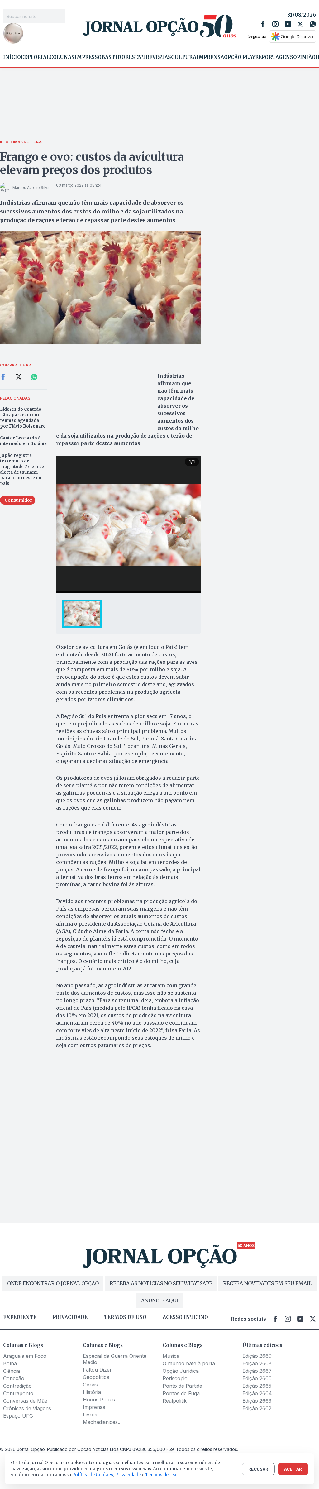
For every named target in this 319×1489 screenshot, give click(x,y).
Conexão (13, 1378)
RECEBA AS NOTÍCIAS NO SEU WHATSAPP (161, 1283)
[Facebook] (263, 24)
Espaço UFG (18, 1416)
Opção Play (239, 57)
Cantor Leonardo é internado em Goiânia (23, 440)
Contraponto (18, 1393)
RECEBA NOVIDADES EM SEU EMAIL (267, 1283)
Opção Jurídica (181, 1371)
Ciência (11, 1371)
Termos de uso (125, 1317)
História (92, 1392)
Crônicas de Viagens (27, 1408)
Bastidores (118, 57)
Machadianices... (102, 1422)
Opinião (304, 57)
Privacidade (70, 1317)
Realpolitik (175, 1401)
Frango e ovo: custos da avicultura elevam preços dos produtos (92, 163)
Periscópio (175, 1378)
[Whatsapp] (313, 24)
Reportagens (274, 57)
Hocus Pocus (99, 1399)
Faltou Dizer (97, 1370)
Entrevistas (153, 57)
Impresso (88, 57)
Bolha (10, 1363)
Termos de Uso (161, 1474)
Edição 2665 (256, 1386)
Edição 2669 (257, 1356)
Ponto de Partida (182, 1386)
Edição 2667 (257, 1371)
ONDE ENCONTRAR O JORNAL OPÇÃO (53, 1283)
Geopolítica (96, 1377)
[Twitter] (300, 24)
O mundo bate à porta (189, 1363)
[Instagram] (275, 24)
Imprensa (210, 57)
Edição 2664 (257, 1393)
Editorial (35, 57)
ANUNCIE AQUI (159, 1300)
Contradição (17, 1386)
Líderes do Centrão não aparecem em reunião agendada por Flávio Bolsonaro (23, 418)
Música (171, 1356)
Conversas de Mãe (25, 1401)
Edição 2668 (257, 1363)
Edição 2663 (256, 1401)
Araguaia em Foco (24, 1356)
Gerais (90, 1384)
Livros (90, 1414)
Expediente (19, 1317)
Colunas (62, 57)
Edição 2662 (256, 1408)
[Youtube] (288, 24)
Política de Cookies (92, 1474)
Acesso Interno (185, 1317)
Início (12, 57)
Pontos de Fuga (181, 1393)
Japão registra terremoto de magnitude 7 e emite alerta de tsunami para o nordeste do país (22, 469)
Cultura (183, 57)
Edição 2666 (257, 1378)
